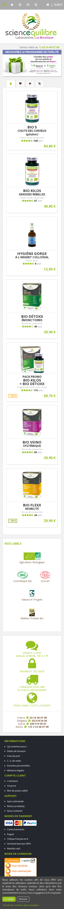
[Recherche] (36, 4)
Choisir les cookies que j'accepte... (21, 905)
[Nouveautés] (20, 83)
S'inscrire (11, 785)
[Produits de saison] (10, 83)
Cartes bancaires (15, 829)
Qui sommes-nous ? (17, 746)
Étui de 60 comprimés (32, 449)
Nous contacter (15, 810)
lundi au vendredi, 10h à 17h (32, 654)
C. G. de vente (14, 760)
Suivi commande (15, 801)
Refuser (23, 899)
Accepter (9, 899)
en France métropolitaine (32, 688)
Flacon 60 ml (32, 260)
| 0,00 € (56, 5)
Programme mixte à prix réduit (32, 387)
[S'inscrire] (28, 4)
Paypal (10, 834)
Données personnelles (18, 765)
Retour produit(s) (15, 806)
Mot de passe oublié (17, 790)
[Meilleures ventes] (30, 83)
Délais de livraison (16, 751)
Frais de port (13, 756)
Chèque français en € (17, 838)
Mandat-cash (13, 848)
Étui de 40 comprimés (32, 323)
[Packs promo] (39, 83)
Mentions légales (15, 770)
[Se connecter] (20, 4)
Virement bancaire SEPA (19, 843)
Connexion (12, 781)
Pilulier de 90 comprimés (32, 137)
